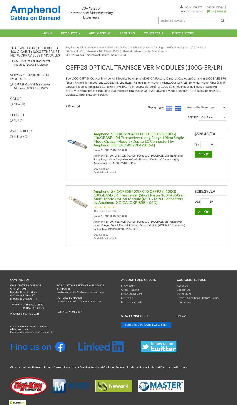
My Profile (127, 297)
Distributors (183, 33)
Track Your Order (191, 11)
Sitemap (181, 315)
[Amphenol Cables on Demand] (35, 13)
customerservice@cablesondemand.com (80, 292)
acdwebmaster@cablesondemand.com (79, 300)
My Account (128, 285)
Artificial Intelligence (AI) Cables (185, 47)
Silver (19, 104)
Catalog (158, 47)
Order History (215, 7)
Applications (99, 33)
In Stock (21, 136)
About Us (127, 33)
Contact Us (153, 33)
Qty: (197, 144)
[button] (216, 12)
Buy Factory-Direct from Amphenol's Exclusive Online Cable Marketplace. (108, 47)
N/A (18, 120)
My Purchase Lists (131, 301)
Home (47, 33)
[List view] (177, 108)
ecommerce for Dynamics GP (39, 331)
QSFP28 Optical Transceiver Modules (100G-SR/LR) (32, 62)
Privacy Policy (185, 301)
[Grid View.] (168, 108)
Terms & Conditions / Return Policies (198, 297)
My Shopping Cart (131, 293)
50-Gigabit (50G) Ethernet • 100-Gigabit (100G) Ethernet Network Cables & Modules (115, 51)
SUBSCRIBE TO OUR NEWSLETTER (146, 324)
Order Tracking (130, 289)
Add (201, 154)
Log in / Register (192, 7)
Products (69, 33)
